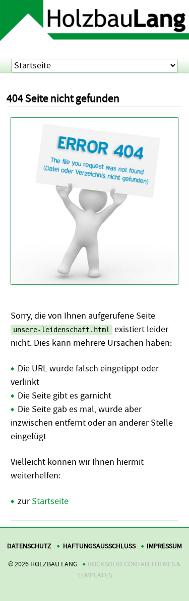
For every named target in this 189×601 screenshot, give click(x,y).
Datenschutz (29, 546)
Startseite (50, 501)
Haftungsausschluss (99, 546)
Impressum (164, 546)
